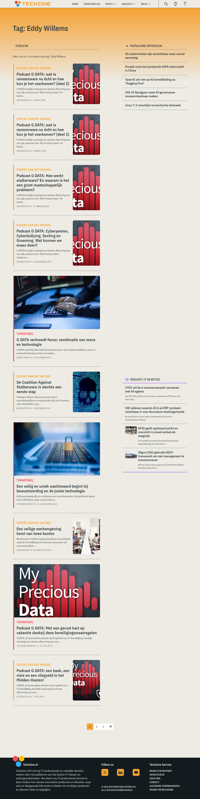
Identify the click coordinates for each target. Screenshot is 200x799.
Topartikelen (91, 3)
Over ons (155, 778)
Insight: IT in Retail (145, 379)
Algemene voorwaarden (164, 785)
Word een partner (161, 770)
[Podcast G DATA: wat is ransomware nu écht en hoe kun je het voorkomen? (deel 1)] (86, 134)
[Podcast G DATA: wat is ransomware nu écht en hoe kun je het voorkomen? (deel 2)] (86, 84)
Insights (127, 3)
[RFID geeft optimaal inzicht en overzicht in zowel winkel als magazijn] (131, 435)
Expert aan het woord (34, 68)
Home (75, 3)
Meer (144, 3)
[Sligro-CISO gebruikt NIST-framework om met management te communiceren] (131, 460)
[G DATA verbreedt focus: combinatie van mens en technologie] (57, 302)
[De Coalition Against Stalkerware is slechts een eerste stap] (86, 392)
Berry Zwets (23, 357)
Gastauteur (23, 100)
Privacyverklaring (161, 789)
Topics (109, 3)
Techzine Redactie (26, 504)
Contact (154, 782)
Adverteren (157, 774)
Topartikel (25, 334)
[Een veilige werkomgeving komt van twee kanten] (86, 536)
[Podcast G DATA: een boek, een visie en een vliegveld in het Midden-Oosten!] (86, 680)
